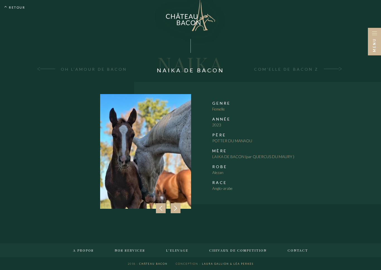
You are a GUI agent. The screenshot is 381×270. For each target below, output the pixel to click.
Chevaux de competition (238, 250)
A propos (83, 250)
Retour (17, 7)
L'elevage (177, 250)
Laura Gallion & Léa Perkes (215, 263)
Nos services (130, 250)
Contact (298, 250)
